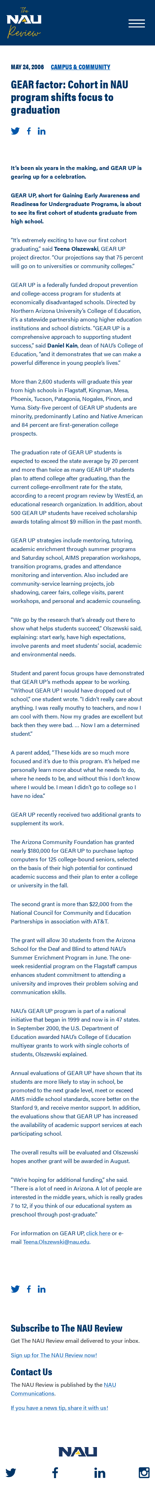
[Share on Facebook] (29, 130)
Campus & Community (80, 66)
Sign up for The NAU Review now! (54, 1355)
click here (98, 1233)
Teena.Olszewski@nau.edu (56, 1241)
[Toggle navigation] (136, 24)
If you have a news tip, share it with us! (59, 1407)
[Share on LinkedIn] (41, 130)
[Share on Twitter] (15, 130)
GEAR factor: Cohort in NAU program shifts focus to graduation (69, 96)
